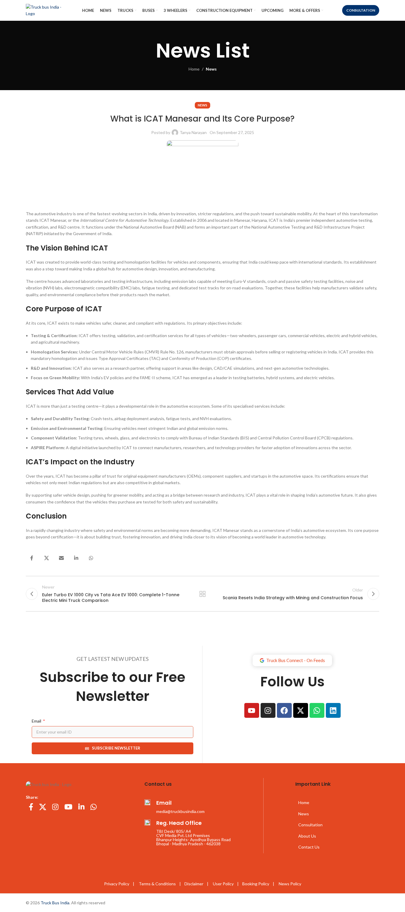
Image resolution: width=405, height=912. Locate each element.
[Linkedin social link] (76, 558)
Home (194, 68)
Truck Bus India (55, 902)
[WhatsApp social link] (91, 558)
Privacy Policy (116, 883)
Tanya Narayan (193, 132)
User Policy (223, 883)
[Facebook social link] (32, 558)
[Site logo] (48, 9)
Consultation (360, 10)
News (211, 68)
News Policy (290, 883)
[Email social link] (61, 558)
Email (37, 720)
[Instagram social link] (55, 807)
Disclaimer (193, 883)
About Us (307, 835)
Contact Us (309, 846)
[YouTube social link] (68, 807)
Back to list (202, 594)
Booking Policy (255, 883)
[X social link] (46, 558)
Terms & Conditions (158, 883)
